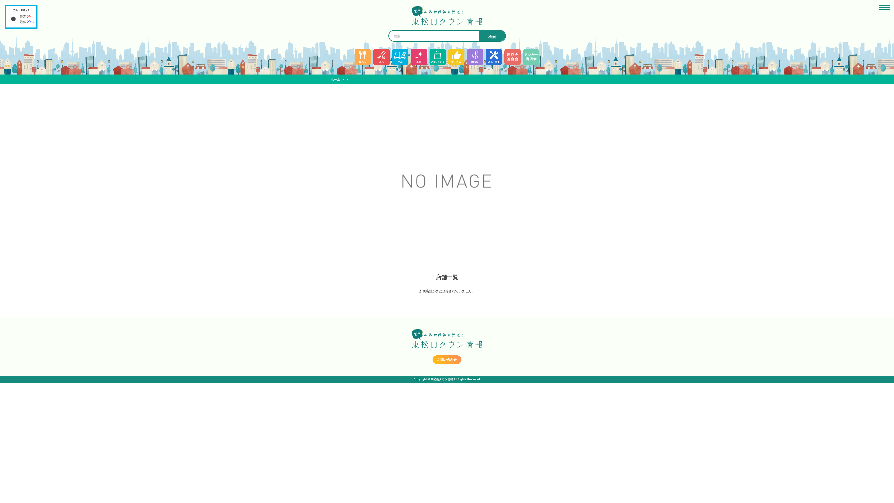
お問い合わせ (447, 359)
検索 (492, 36)
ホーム (335, 79)
